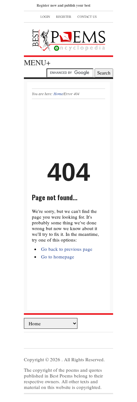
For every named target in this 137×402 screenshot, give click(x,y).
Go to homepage (57, 256)
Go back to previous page (66, 249)
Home (58, 93)
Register (63, 16)
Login (45, 16)
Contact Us (87, 16)
